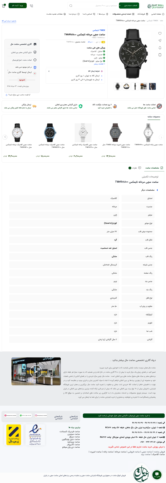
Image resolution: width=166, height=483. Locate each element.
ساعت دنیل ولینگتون (71, 439)
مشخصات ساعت (152, 168)
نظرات (133, 168)
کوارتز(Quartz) (88, 61)
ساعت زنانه (108, 451)
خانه (161, 20)
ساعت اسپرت (95, 451)
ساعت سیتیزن (74, 434)
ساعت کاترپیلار (73, 444)
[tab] (154, 169)
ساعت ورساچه (73, 442)
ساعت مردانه (120, 451)
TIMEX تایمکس (152, 20)
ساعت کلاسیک (158, 454)
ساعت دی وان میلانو (71, 447)
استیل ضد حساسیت (108, 248)
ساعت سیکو (74, 436)
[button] (36, 371)
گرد (115, 239)
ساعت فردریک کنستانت (70, 431)
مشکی (114, 256)
